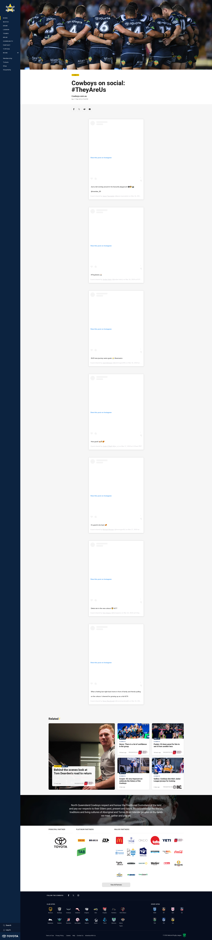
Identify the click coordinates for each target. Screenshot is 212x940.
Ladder (6, 29)
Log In (8, 930)
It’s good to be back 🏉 (99, 525)
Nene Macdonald (109, 701)
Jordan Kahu (107, 279)
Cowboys (75, 75)
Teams (6, 33)
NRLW (5, 37)
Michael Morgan (108, 529)
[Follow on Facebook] (68, 895)
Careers (68, 935)
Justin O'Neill (107, 446)
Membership (7, 58)
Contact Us (80, 935)
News (5, 18)
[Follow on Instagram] (78, 895)
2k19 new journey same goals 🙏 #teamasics (106, 358)
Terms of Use (50, 935)
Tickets (6, 62)
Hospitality (7, 70)
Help (73, 935)
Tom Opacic (107, 613)
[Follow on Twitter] (73, 895)
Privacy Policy (60, 935)
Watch (6, 22)
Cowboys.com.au (79, 96)
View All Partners (116, 885)
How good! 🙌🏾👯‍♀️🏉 (97, 441)
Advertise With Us (90, 935)
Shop (5, 66)
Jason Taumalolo (108, 196)
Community (8, 41)
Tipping (6, 49)
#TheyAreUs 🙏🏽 (96, 275)
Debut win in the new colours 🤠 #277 (104, 608)
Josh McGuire (107, 363)
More (5, 53)
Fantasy (6, 45)
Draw (5, 26)
